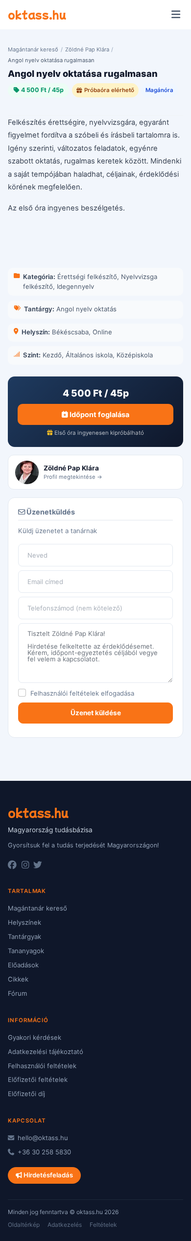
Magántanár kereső (33, 49)
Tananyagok (26, 951)
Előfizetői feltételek (38, 1079)
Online (102, 332)
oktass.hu (37, 14)
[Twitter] (37, 865)
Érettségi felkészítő (87, 277)
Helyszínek (24, 922)
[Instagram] (25, 865)
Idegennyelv (75, 286)
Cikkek (18, 979)
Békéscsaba (70, 332)
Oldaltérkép (24, 1224)
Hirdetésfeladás (47, 1175)
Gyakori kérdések (34, 1037)
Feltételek (103, 1224)
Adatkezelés (65, 1224)
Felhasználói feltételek (64, 693)
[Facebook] (12, 865)
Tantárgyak (24, 936)
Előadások (23, 965)
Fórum (17, 993)
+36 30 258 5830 (43, 1152)
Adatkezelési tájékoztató (45, 1051)
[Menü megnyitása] (175, 14)
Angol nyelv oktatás (86, 309)
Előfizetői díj (26, 1094)
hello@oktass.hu (42, 1138)
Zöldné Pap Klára (87, 49)
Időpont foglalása (98, 414)
